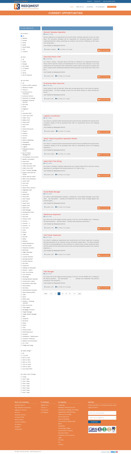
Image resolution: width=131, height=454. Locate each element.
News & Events (19, 419)
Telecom (25, 89)
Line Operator (27, 274)
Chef (24, 126)
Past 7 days (26, 392)
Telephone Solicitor (28, 248)
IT (23, 111)
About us (17, 412)
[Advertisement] (65, 21)
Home (72, 6)
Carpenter (25, 318)
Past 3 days (26, 383)
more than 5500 (27, 369)
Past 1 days (26, 379)
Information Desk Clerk (29, 283)
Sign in (89, 1)
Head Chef (26, 161)
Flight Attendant (27, 252)
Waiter (24, 239)
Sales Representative (29, 292)
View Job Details (104, 50)
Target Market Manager (30, 314)
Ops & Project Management (27, 153)
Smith (24, 325)
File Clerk (25, 263)
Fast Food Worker (28, 272)
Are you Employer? (109, 1)
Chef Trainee (26, 199)
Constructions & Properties (27, 92)
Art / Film (25, 343)
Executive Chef (27, 113)
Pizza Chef (26, 196)
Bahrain (25, 38)
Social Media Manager (52, 192)
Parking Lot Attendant (29, 268)
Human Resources (28, 129)
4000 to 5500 (27, 366)
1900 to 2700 (27, 362)
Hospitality (26, 142)
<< (51, 293)
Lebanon (25, 51)
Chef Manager (27, 210)
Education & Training (29, 98)
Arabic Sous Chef (28, 168)
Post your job (44, 410)
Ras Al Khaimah (27, 75)
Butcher (25, 192)
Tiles (24, 327)
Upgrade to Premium (21, 1)
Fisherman (26, 265)
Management (26, 144)
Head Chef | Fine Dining (53, 161)
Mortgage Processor (29, 309)
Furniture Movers (28, 261)
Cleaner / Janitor (28, 270)
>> (74, 293)
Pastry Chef (26, 122)
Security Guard (27, 245)
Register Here (45, 405)
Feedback (17, 426)
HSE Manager (49, 271)
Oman (24, 42)
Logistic (25, 146)
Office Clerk (26, 299)
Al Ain (24, 70)
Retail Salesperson (28, 243)
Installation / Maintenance (30, 336)
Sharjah (25, 64)
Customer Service (28, 96)
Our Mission (18, 424)
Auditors (25, 133)
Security (25, 236)
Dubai (24, 61)
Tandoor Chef (27, 219)
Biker (24, 316)
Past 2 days (26, 381)
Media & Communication (30, 341)
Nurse (24, 296)
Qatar (24, 45)
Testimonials (18, 429)
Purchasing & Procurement (30, 157)
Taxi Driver (26, 254)
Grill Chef (25, 201)
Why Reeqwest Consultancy (23, 407)
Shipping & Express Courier (28, 149)
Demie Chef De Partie (29, 176)
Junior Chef (26, 181)
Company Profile (19, 417)
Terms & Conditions (20, 422)
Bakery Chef (26, 120)
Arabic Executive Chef (29, 166)
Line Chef (25, 214)
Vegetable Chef (27, 190)
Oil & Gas (25, 104)
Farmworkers (26, 285)
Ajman (24, 73)
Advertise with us (20, 405)
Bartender (26, 250)
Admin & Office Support (30, 85)
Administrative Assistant (30, 290)
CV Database (44, 412)
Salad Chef (26, 194)
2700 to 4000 (27, 364)
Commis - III (26, 225)
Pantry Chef (26, 203)
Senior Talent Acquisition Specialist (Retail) (60, 138)
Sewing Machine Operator (30, 279)
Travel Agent (26, 307)
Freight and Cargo (28, 345)
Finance (25, 131)
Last (79, 293)
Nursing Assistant (28, 259)
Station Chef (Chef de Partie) (29, 173)
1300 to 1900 (26, 360)
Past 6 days (26, 390)
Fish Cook (25, 183)
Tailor (24, 294)
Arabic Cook (26, 118)
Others (24, 232)
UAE (24, 49)
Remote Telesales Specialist (55, 32)
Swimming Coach (28, 332)
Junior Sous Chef (28, 115)
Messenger (26, 276)
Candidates (89, 6)
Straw (24, 323)
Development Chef (28, 212)
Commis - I (26, 221)
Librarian (25, 334)
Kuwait (25, 40)
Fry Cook (25, 185)
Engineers (25, 109)
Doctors (25, 135)
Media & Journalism (28, 159)
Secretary (25, 288)
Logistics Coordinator (52, 116)
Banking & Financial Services (28, 101)
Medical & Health (28, 87)
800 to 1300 (26, 357)
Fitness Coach (27, 329)
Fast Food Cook (27, 305)
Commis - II (26, 223)
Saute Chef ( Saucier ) (29, 187)
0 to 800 (25, 355)
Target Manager (27, 312)
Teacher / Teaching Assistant (28, 302)
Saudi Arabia (26, 47)
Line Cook (26, 227)
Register (97, 1)
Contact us (44, 407)
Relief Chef (26, 207)
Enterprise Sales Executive (54, 83)
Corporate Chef (27, 163)
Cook (24, 230)
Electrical (25, 321)
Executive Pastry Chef (52, 57)
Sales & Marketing (28, 140)
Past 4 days (26, 385)
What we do (80, 6)
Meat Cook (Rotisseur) (29, 178)
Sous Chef (26, 124)
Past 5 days (26, 388)
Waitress (25, 241)
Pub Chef (25, 216)
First (45, 293)
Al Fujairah (26, 68)
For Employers (100, 6)
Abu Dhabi (26, 66)
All (23, 36)
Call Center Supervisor (52, 235)
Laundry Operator (28, 256)
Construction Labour (29, 281)
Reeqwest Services (20, 414)
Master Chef (26, 205)
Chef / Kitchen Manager (30, 170)
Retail (24, 106)
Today (24, 377)
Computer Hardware (29, 338)
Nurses (25, 138)
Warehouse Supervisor (52, 214)
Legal (24, 234)
